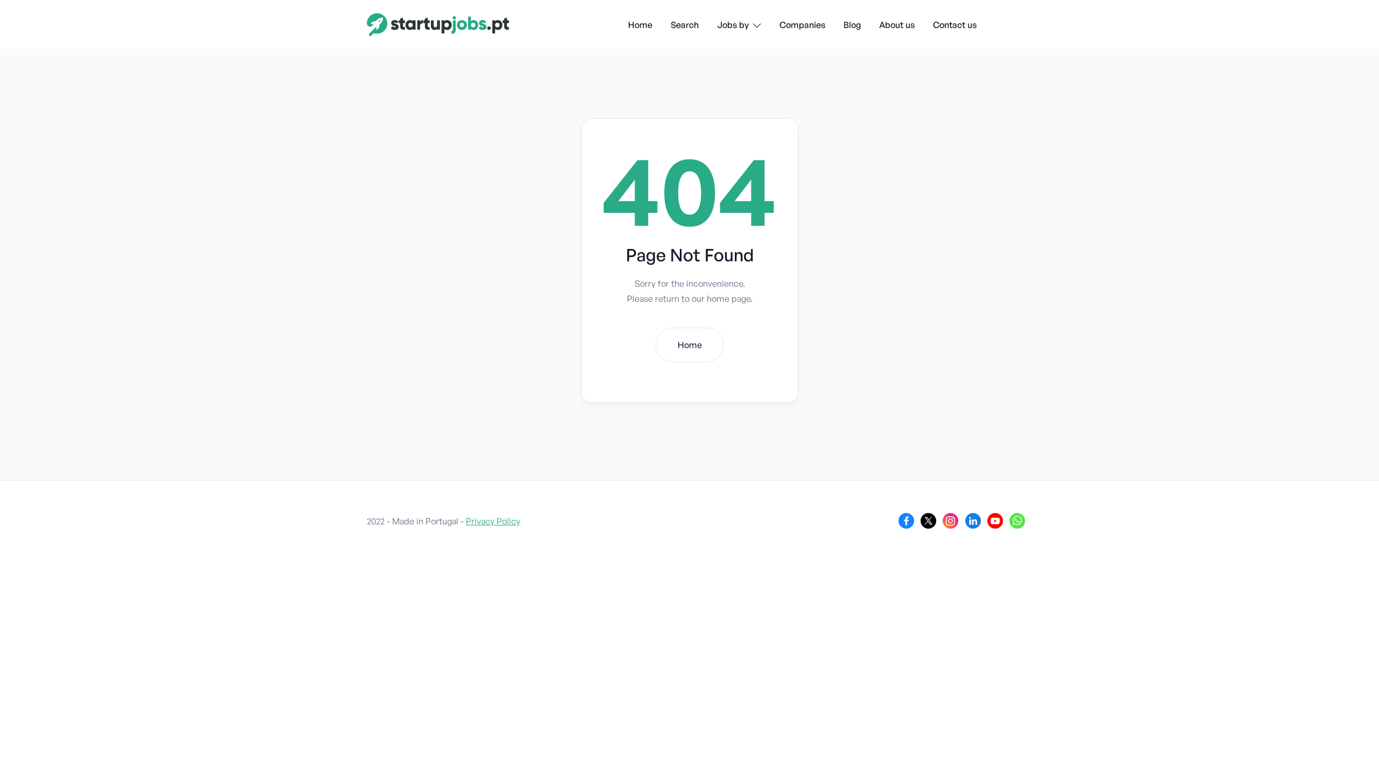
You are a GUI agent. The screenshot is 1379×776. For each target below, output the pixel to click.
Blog (852, 24)
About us (897, 24)
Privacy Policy (493, 521)
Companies (802, 24)
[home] (438, 24)
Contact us (955, 24)
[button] (739, 25)
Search (685, 24)
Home (640, 24)
